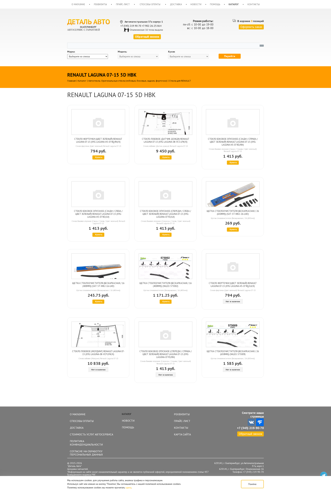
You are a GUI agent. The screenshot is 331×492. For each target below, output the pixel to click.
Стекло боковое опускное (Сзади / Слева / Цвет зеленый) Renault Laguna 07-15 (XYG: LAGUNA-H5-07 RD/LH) (98, 214)
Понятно (252, 484)
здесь (129, 487)
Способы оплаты (150, 4)
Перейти (229, 56)
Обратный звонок (250, 434)
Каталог (234, 4)
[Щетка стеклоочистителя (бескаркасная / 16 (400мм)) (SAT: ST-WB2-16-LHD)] (98, 266)
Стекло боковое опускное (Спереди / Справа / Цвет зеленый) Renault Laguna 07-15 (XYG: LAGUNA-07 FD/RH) (165, 354)
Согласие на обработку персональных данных (86, 452)
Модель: (122, 51)
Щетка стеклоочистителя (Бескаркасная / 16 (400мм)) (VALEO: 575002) (165, 285)
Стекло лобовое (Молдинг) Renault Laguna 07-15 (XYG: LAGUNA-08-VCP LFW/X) (98, 353)
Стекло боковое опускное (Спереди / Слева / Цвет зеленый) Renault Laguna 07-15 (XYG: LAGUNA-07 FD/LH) (165, 214)
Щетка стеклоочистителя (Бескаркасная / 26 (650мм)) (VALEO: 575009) (233, 353)
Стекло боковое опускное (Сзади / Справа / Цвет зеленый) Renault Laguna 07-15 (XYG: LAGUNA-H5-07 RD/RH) (233, 141)
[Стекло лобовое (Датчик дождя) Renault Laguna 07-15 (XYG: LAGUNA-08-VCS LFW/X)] (165, 122)
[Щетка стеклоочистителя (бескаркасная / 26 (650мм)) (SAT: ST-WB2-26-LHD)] (233, 194)
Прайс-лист (123, 4)
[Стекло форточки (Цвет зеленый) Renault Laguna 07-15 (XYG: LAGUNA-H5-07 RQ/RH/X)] (98, 122)
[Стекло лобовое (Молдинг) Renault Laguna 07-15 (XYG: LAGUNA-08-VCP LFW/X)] (98, 334)
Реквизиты (100, 4)
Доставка (176, 4)
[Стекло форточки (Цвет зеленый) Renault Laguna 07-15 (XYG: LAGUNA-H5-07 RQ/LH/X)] (233, 266)
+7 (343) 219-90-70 (131, 25)
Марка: (71, 51)
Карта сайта (182, 434)
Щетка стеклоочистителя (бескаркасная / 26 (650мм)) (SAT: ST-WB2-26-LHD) (233, 212)
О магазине (78, 4)
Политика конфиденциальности (86, 442)
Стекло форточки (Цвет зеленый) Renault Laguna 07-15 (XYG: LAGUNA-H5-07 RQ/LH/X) (233, 285)
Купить (98, 157)
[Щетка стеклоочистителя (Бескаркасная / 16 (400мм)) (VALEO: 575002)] (165, 266)
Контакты (254, 4)
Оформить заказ (251, 27)
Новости (195, 4)
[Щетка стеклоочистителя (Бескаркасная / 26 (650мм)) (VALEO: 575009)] (233, 334)
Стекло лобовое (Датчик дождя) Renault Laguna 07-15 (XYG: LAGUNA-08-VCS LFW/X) (165, 140)
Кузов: (171, 51)
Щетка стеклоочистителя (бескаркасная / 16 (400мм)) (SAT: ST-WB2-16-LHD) (98, 285)
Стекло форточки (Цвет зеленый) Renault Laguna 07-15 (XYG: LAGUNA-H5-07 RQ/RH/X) (98, 140)
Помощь (215, 4)
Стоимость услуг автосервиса (91, 434)
